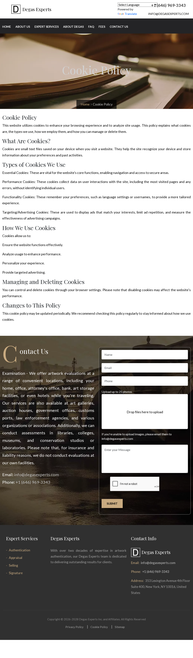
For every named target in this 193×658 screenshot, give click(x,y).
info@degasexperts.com (168, 13)
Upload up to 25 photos (117, 391)
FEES (102, 26)
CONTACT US (119, 26)
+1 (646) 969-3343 (168, 5)
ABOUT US (22, 26)
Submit (112, 503)
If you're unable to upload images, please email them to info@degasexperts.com (137, 436)
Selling (13, 565)
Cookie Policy (99, 627)
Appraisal (15, 558)
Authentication (19, 550)
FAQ (91, 26)
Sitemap (120, 627)
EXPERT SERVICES (46, 26)
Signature (16, 573)
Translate (131, 13)
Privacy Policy (74, 627)
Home (85, 104)
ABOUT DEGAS (73, 26)
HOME (6, 26)
